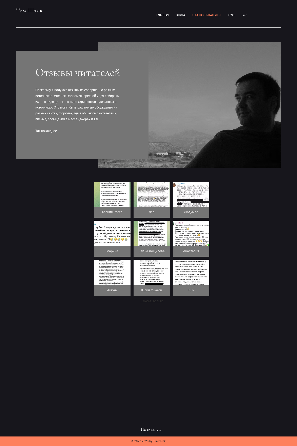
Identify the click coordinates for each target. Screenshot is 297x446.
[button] (112, 200)
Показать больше (151, 301)
